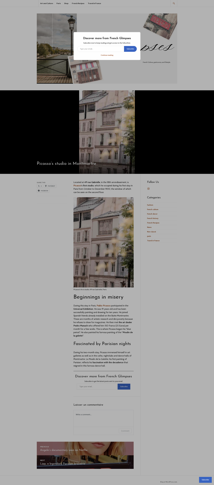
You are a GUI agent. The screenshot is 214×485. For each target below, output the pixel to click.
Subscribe (130, 49)
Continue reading (107, 55)
